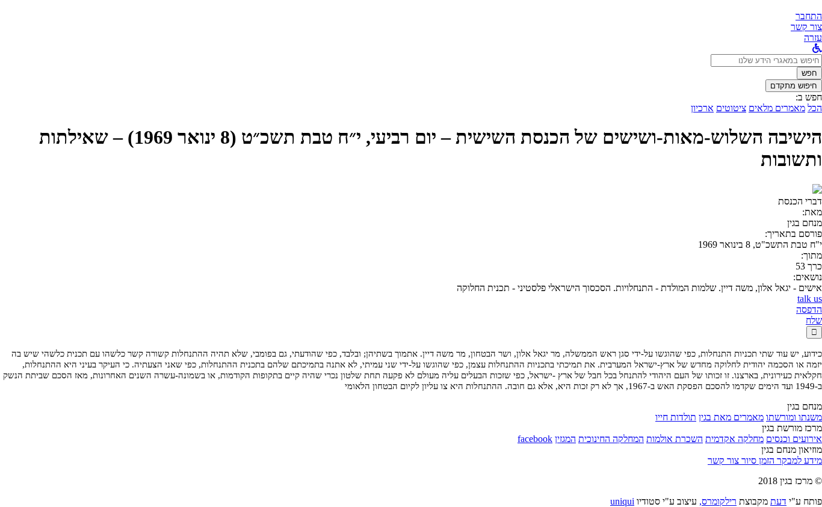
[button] (809, 16)
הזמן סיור (756, 460)
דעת (778, 501)
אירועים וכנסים (794, 439)
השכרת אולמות (674, 439)
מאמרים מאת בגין (731, 417)
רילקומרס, (718, 501)
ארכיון (702, 108)
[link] (806, 27)
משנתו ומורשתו (794, 417)
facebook (535, 439)
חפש (809, 73)
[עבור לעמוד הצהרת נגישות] (817, 48)
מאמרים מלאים (777, 108)
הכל (815, 108)
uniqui (622, 501)
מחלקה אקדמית (734, 439)
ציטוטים (731, 108)
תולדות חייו (675, 417)
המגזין (565, 439)
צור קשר (723, 460)
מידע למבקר (798, 460)
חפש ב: (809, 97)
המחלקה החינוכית (611, 439)
